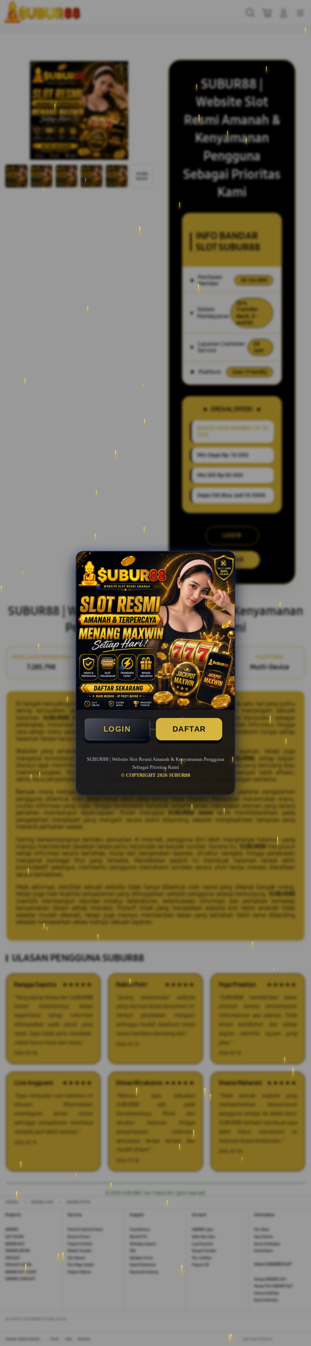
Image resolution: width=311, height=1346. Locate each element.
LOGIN (117, 729)
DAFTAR (189, 729)
